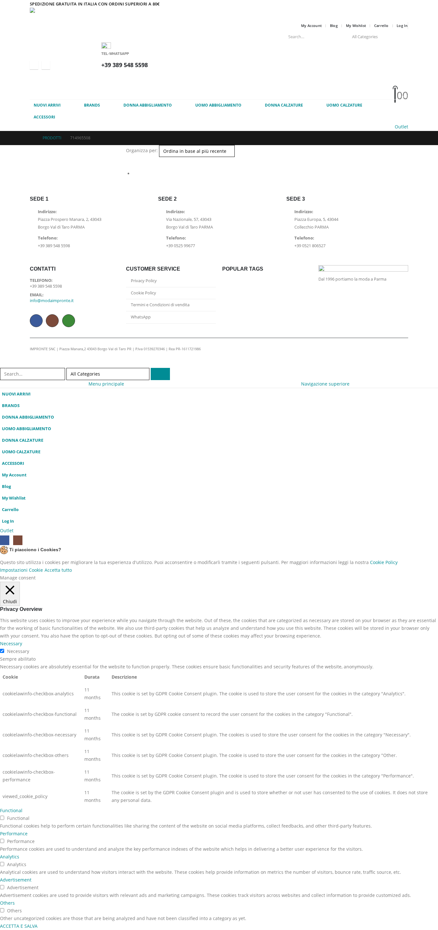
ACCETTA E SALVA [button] (19, 926)
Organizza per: (142, 150)
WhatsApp (68, 320)
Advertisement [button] (15, 880)
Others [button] (7, 903)
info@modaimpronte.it (52, 300)
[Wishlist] (246, 87)
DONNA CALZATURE (284, 105)
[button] (128, 161)
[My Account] (247, 78)
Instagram (52, 320)
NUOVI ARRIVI (47, 105)
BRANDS (92, 105)
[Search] (399, 36)
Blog (334, 25)
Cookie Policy (143, 293)
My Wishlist (356, 25)
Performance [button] (14, 833)
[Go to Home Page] (32, 138)
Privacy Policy (144, 280)
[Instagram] (46, 65)
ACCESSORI (44, 117)
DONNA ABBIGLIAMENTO (147, 105)
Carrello (381, 25)
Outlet (401, 127)
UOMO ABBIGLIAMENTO (218, 105)
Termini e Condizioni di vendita (160, 305)
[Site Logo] (78, 14)
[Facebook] (34, 65)
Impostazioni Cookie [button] (21, 570)
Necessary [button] (11, 643)
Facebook (36, 320)
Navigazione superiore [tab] (325, 384)
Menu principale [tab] (106, 384)
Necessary (18, 651)
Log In (402, 25)
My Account (311, 25)
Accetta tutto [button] (58, 570)
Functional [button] (11, 810)
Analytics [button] (9, 857)
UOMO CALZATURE (344, 105)
